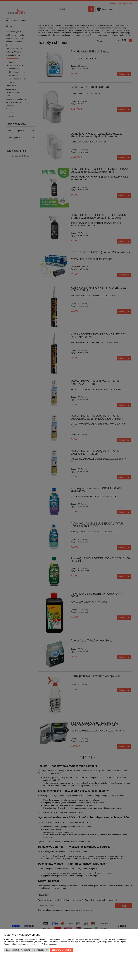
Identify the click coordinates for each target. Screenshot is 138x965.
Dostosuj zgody (41, 950)
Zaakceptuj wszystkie (61, 950)
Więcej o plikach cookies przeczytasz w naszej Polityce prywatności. (31, 944)
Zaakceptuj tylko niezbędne (18, 950)
